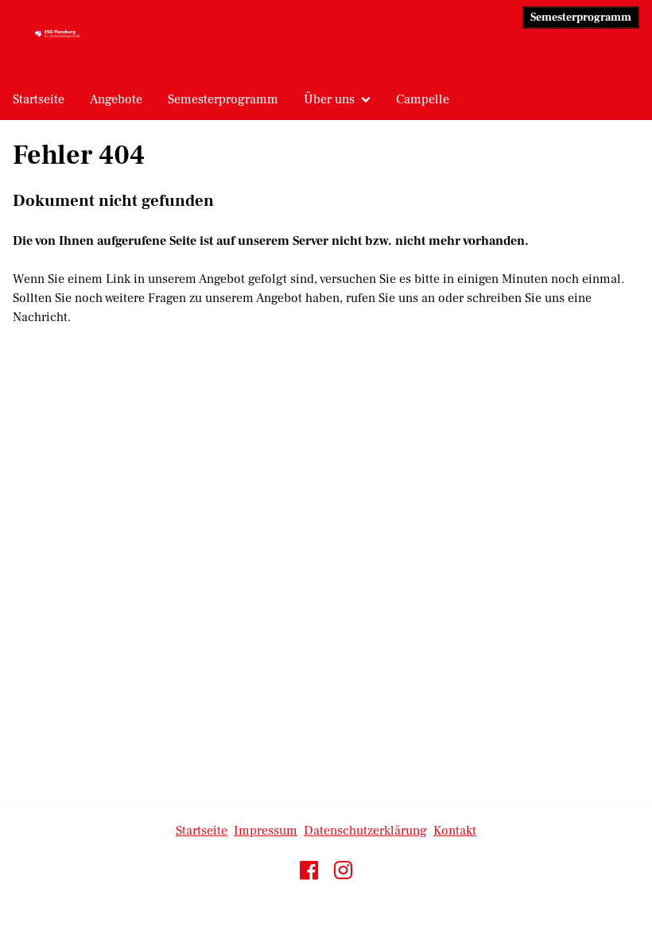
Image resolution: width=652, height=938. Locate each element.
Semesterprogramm (580, 17)
